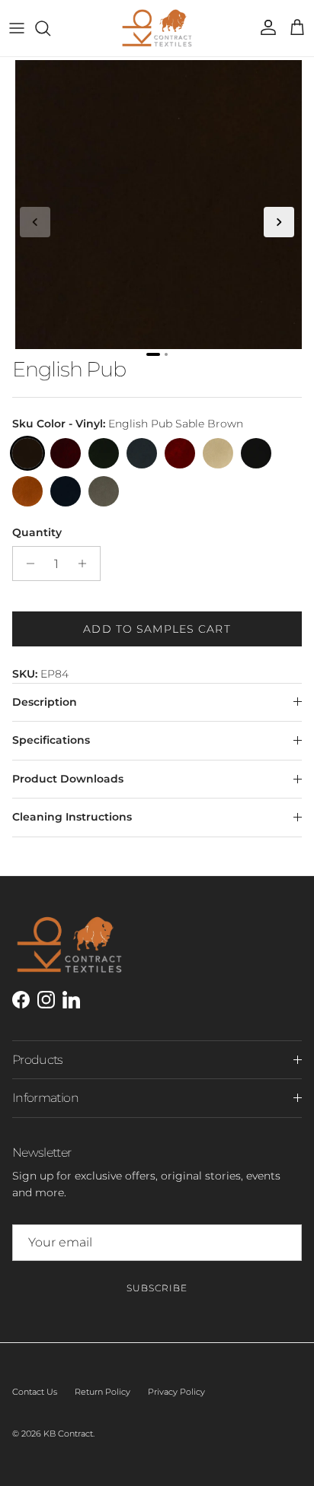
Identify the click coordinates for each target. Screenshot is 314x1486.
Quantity (37, 532)
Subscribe (157, 1288)
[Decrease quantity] (26, 563)
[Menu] (17, 28)
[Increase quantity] (86, 563)
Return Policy (102, 1391)
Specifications (51, 740)
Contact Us (34, 1391)
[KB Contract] (157, 28)
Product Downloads (67, 779)
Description (44, 702)
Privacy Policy (176, 1391)
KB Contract (68, 1433)
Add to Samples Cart (156, 629)
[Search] (50, 28)
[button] (35, 222)
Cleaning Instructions (72, 817)
